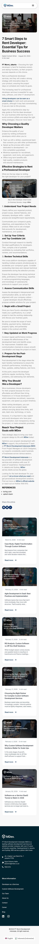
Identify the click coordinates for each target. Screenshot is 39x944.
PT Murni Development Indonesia (15, 457)
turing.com (7, 491)
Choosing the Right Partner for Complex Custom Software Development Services (16, 695)
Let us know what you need (20, 476)
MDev (26, 437)
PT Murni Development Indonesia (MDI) (19, 446)
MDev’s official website (25, 481)
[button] (33, 5)
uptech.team (8, 494)
